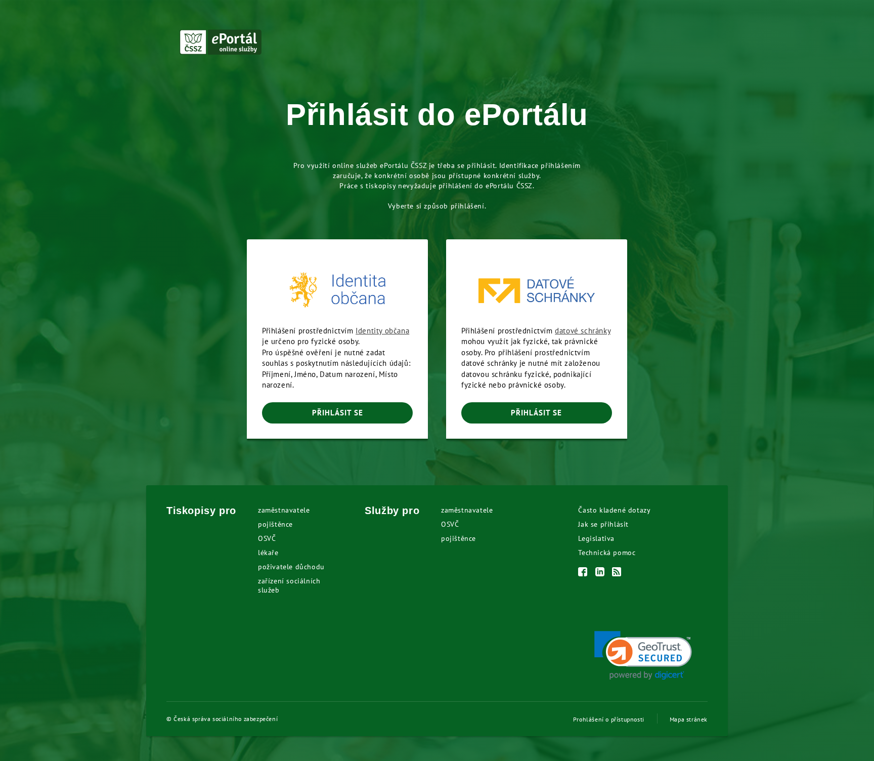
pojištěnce (275, 524)
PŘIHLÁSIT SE (337, 412)
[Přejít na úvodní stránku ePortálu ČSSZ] (220, 42)
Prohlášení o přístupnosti (608, 719)
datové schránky (582, 330)
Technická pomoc (606, 552)
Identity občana (382, 330)
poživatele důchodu (291, 566)
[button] (643, 655)
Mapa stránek (689, 719)
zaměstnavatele (284, 510)
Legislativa (596, 538)
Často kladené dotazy (614, 510)
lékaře (268, 552)
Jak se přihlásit (603, 524)
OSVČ (267, 538)
